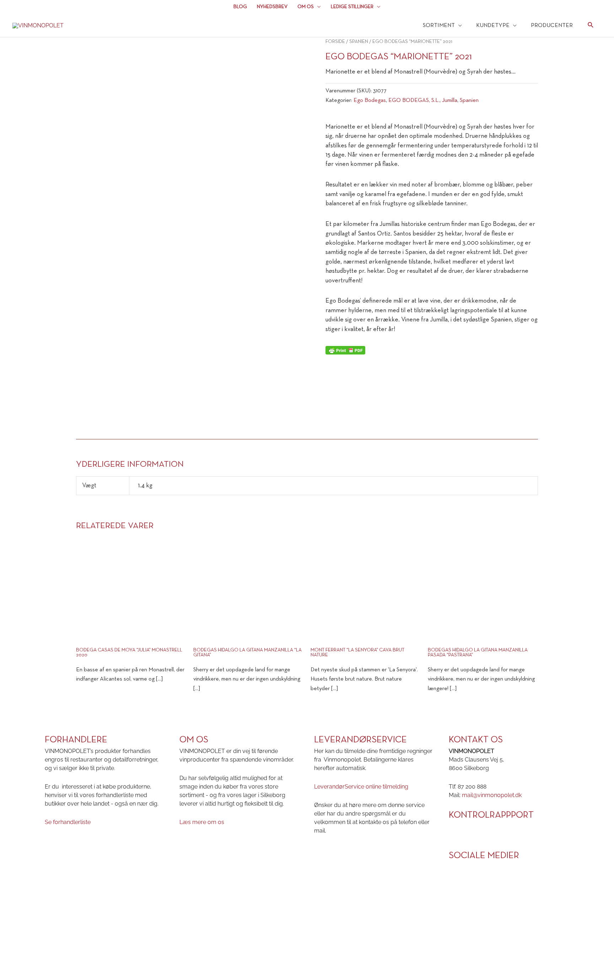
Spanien (358, 41)
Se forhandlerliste (68, 822)
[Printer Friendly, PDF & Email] (345, 350)
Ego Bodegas (370, 100)
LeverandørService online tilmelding (361, 786)
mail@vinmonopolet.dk (492, 795)
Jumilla (449, 100)
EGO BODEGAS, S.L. (414, 100)
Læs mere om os (201, 822)
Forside (335, 41)
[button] (590, 26)
